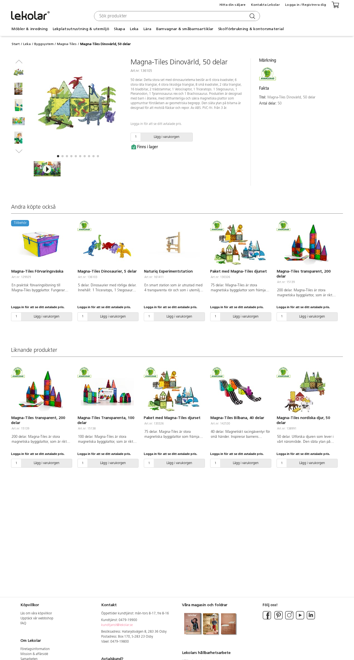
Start (16, 44)
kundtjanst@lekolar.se (117, 625)
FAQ (23, 623)
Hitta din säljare (233, 5)
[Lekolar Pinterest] (278, 618)
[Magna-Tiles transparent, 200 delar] (306, 245)
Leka (27, 44)
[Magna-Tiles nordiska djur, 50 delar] (306, 391)
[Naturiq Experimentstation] (174, 245)
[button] (58, 156)
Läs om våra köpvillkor (36, 613)
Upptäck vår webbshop (36, 618)
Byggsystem (44, 44)
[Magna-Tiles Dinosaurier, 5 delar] (107, 245)
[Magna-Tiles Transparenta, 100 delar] (107, 391)
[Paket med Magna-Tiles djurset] (240, 245)
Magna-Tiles (67, 44)
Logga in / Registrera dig (305, 5)
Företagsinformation (35, 649)
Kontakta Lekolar (265, 5)
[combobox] (176, 16)
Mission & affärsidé (34, 654)
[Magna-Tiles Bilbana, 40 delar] (240, 391)
